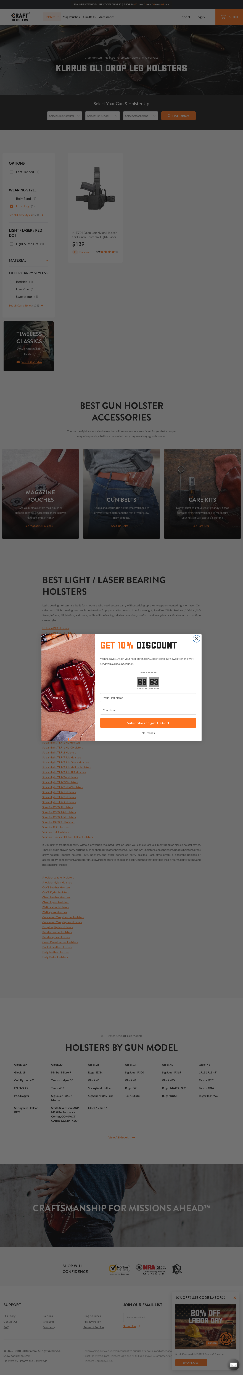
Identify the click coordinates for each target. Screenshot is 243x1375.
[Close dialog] (196, 638)
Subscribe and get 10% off (148, 723)
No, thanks (148, 732)
